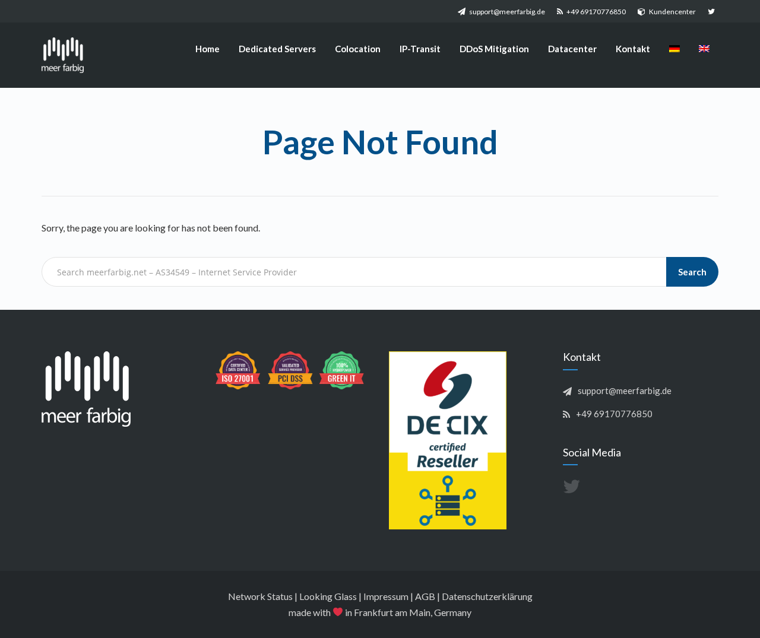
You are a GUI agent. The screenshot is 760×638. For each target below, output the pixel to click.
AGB (425, 596)
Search (692, 271)
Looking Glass (328, 596)
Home (207, 48)
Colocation (358, 48)
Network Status (260, 596)
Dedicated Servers (277, 48)
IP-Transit (420, 48)
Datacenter (572, 48)
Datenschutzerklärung (487, 596)
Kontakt (633, 48)
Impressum (385, 596)
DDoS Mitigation (494, 48)
